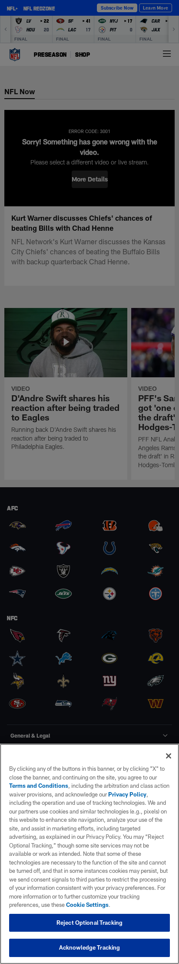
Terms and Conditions (38, 785)
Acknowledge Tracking (89, 947)
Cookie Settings (87, 904)
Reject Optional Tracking (89, 922)
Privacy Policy (127, 794)
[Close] (168, 756)
